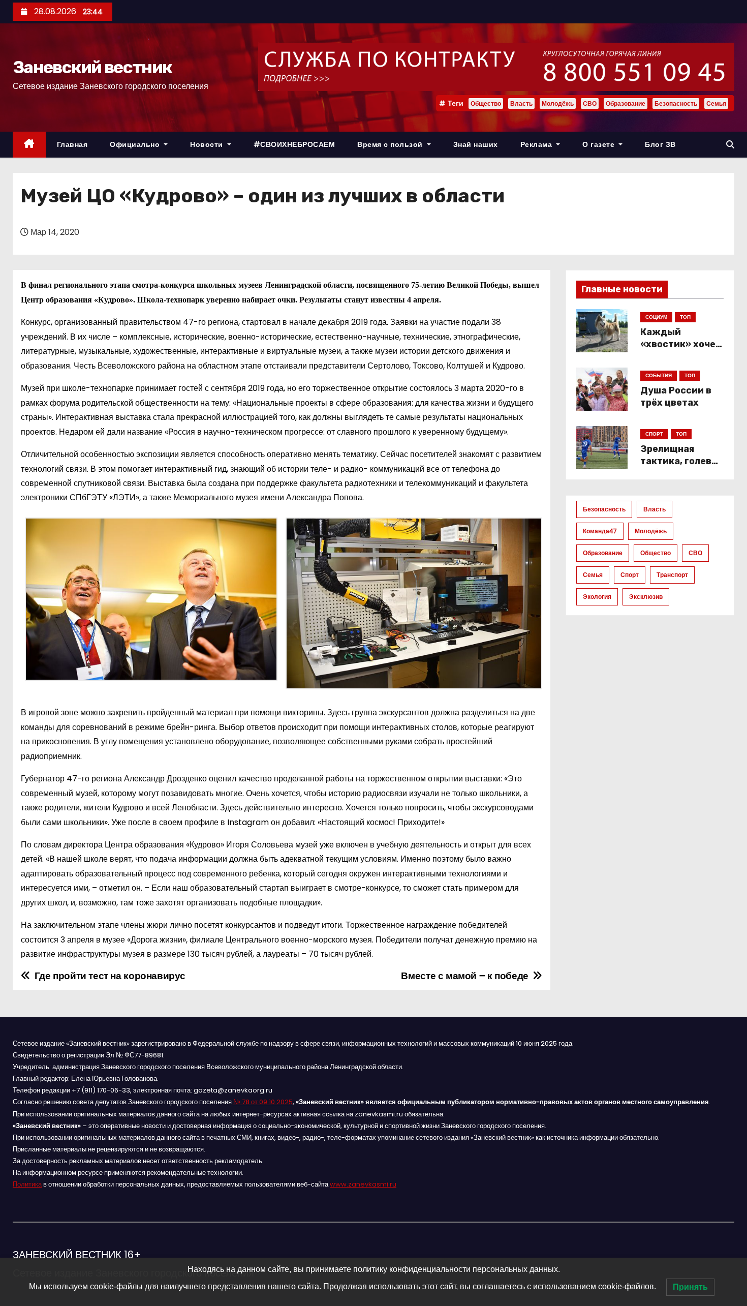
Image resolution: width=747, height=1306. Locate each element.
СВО (590, 103)
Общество (486, 103)
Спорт (629, 574)
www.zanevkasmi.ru (363, 1184)
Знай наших (475, 144)
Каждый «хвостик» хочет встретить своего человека (680, 350)
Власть (521, 103)
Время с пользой (391, 144)
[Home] (29, 145)
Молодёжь (558, 103)
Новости (207, 144)
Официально (136, 144)
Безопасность (676, 103)
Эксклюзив (646, 596)
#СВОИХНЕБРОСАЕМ (294, 144)
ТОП (685, 317)
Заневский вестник (92, 67)
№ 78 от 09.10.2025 (263, 1102)
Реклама (537, 144)
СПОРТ (654, 434)
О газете (599, 144)
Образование (625, 103)
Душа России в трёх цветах (675, 396)
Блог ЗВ (660, 144)
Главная (72, 144)
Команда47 (600, 531)
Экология (597, 596)
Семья (716, 103)
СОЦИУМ (656, 317)
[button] (730, 144)
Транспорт (672, 574)
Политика (27, 1184)
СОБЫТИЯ (658, 375)
